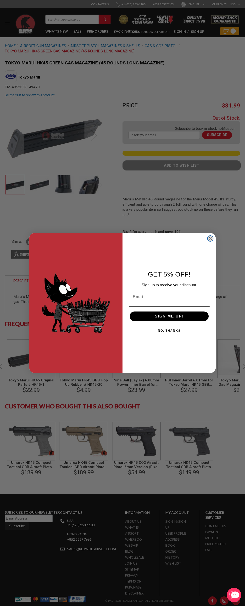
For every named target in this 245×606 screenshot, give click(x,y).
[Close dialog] (210, 238)
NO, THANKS (169, 330)
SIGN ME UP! (169, 316)
